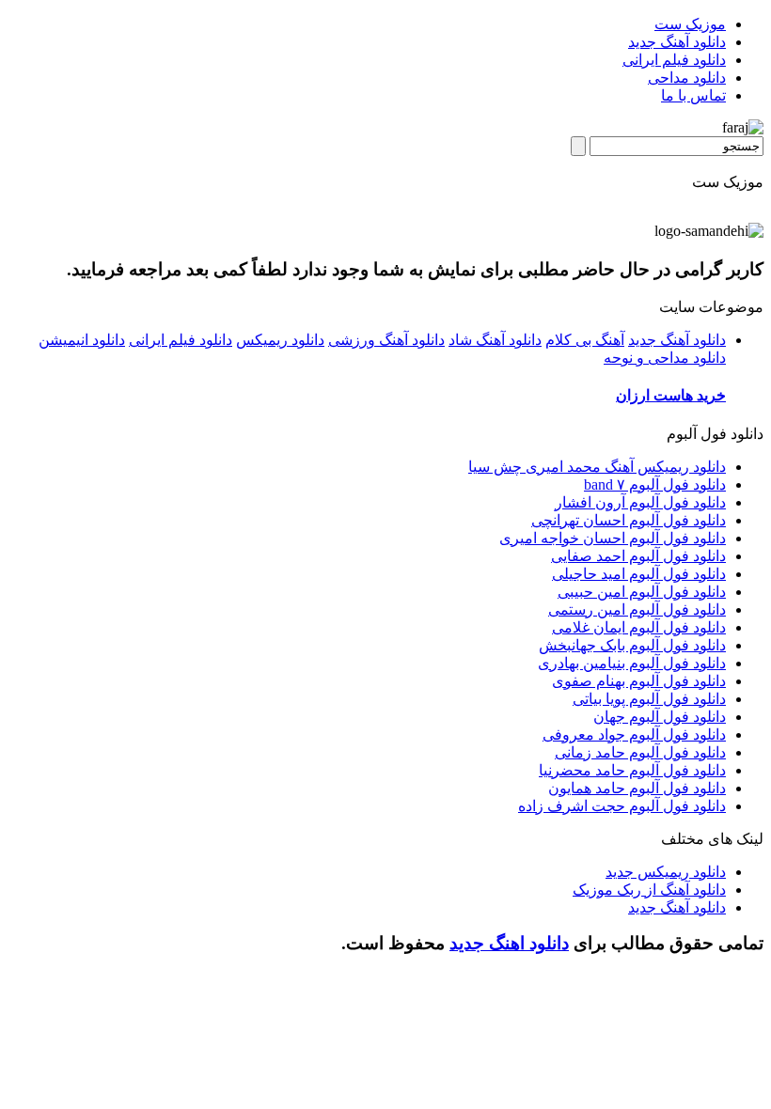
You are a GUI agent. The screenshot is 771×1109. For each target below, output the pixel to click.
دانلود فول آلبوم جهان (659, 717)
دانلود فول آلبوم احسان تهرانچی (628, 520)
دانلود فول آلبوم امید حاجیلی (639, 574)
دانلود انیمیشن (82, 340)
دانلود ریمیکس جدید (666, 872)
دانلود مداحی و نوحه (665, 358)
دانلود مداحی (687, 78)
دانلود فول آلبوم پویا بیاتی (649, 699)
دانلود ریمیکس (280, 340)
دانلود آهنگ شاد (495, 340)
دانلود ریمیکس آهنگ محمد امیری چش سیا (597, 467)
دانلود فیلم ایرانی (674, 60)
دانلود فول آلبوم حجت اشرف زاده (622, 806)
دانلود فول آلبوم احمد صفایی (638, 556)
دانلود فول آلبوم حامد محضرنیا (632, 770)
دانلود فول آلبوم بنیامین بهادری (632, 663)
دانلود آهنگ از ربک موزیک (649, 890)
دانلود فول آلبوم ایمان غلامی (639, 627)
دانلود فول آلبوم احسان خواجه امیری (612, 538)
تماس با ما (693, 95)
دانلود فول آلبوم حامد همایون (637, 788)
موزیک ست (690, 24)
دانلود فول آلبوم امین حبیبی (642, 592)
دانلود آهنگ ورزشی (386, 340)
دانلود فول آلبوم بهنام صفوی (639, 681)
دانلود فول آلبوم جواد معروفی (634, 734)
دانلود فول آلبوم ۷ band (655, 484)
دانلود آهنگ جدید (677, 42)
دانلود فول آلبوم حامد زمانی (640, 752)
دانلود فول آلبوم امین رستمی (637, 609)
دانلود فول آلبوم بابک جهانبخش (632, 645)
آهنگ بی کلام (584, 340)
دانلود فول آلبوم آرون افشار (640, 502)
